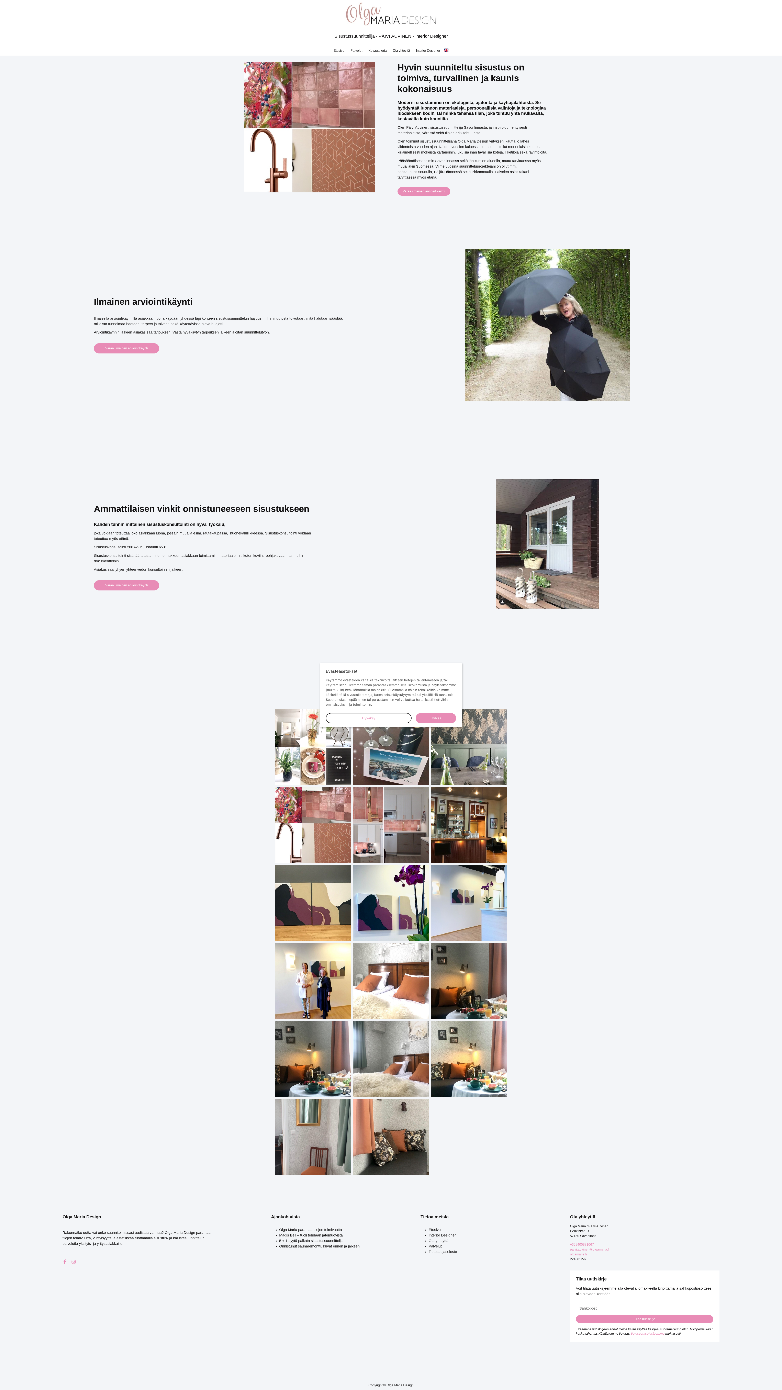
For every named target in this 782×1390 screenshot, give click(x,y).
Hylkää (436, 718)
